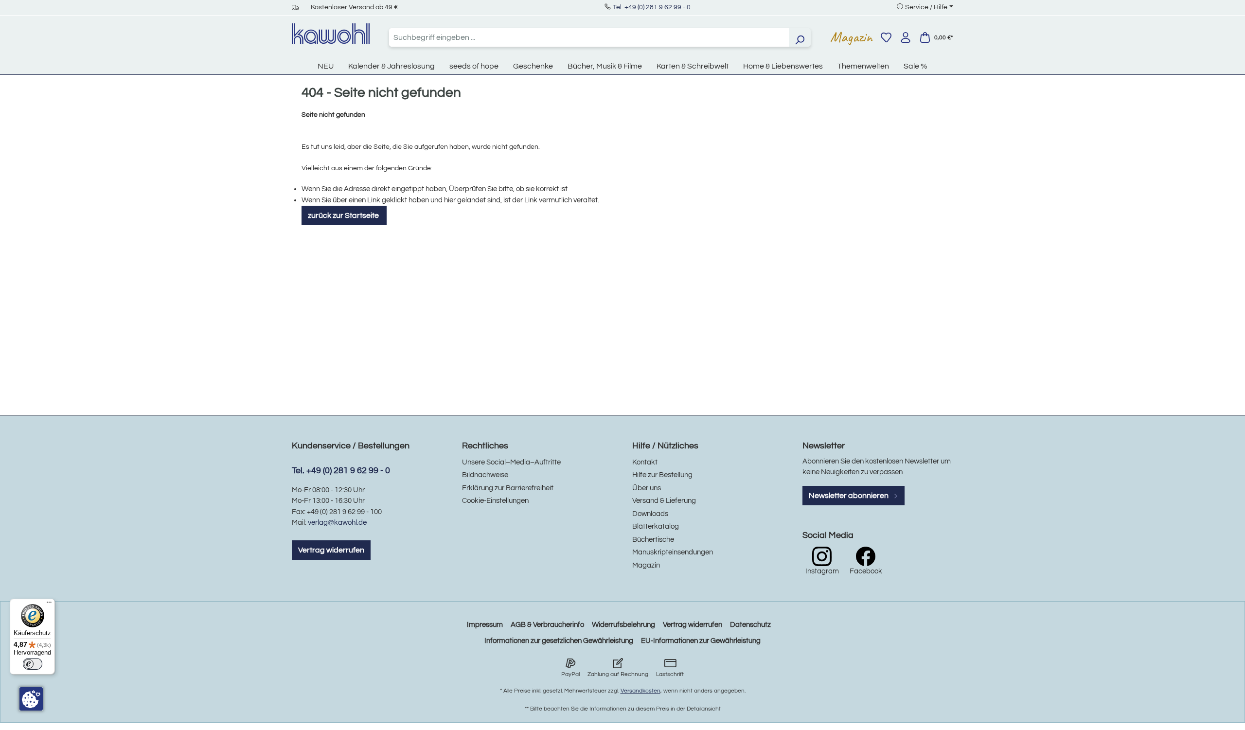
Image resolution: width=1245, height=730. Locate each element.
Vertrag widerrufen (331, 550)
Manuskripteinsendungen (672, 552)
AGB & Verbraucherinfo (547, 624)
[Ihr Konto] (905, 37)
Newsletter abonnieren (849, 495)
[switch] (32, 664)
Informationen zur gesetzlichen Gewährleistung (558, 640)
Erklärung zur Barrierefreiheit (507, 488)
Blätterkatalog (655, 526)
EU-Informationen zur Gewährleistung (701, 640)
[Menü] (49, 604)
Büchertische (653, 539)
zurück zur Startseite (344, 215)
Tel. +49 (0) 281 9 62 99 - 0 (652, 7)
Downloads (650, 513)
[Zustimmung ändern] (31, 699)
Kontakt (645, 462)
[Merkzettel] (886, 37)
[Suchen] (799, 37)
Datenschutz (750, 624)
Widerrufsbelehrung (623, 624)
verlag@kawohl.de (337, 522)
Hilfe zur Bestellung (662, 475)
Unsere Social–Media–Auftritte (511, 462)
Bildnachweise (485, 475)
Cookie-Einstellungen (495, 500)
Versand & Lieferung (664, 500)
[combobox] (589, 37)
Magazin (851, 37)
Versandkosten (640, 691)
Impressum (485, 624)
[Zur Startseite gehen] (331, 33)
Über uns (646, 488)
